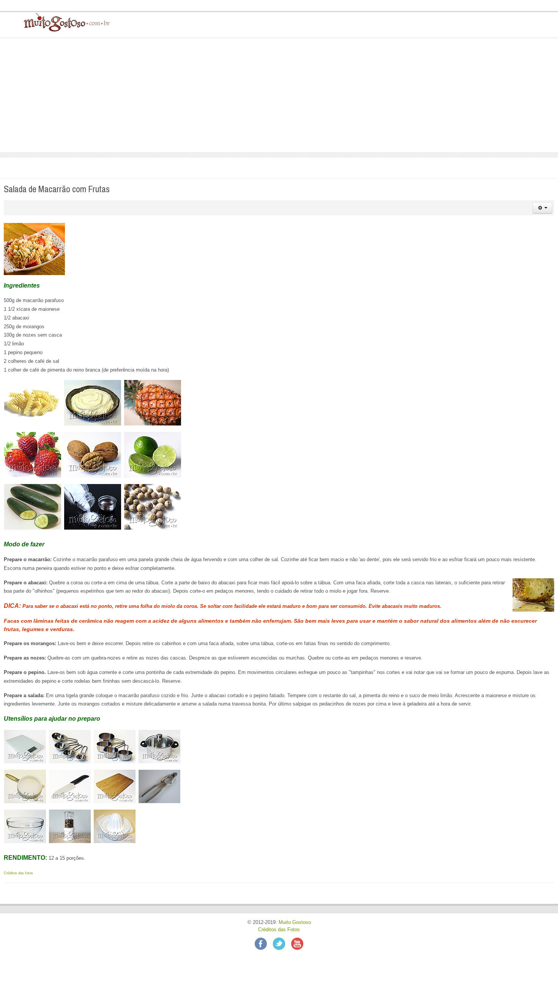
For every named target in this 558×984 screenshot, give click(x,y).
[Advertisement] (279, 95)
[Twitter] (282, 943)
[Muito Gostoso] (64, 22)
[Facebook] (264, 943)
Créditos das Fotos (279, 929)
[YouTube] (297, 943)
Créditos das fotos (18, 873)
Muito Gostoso (295, 922)
